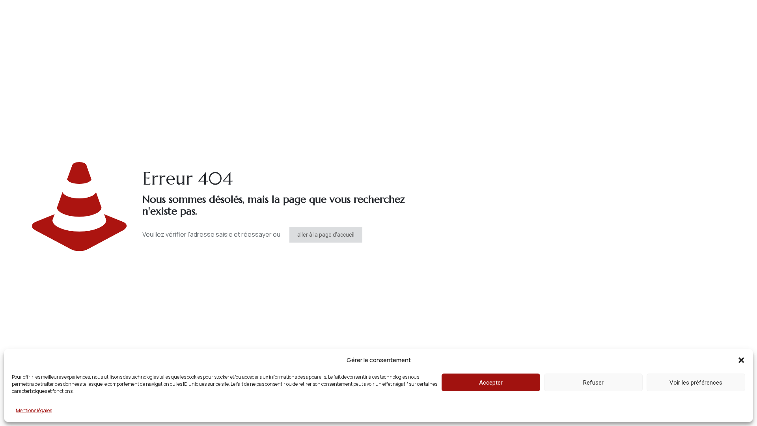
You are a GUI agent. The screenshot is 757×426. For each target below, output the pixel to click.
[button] (741, 360)
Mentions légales (34, 410)
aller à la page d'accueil (325, 235)
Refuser (593, 382)
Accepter (491, 382)
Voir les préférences (695, 382)
